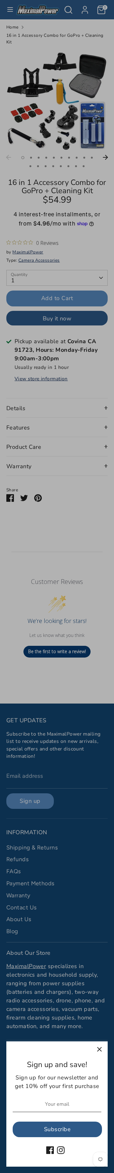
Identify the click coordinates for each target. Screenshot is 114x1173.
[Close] (99, 1050)
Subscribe (57, 1129)
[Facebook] (50, 1150)
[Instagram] (61, 1150)
